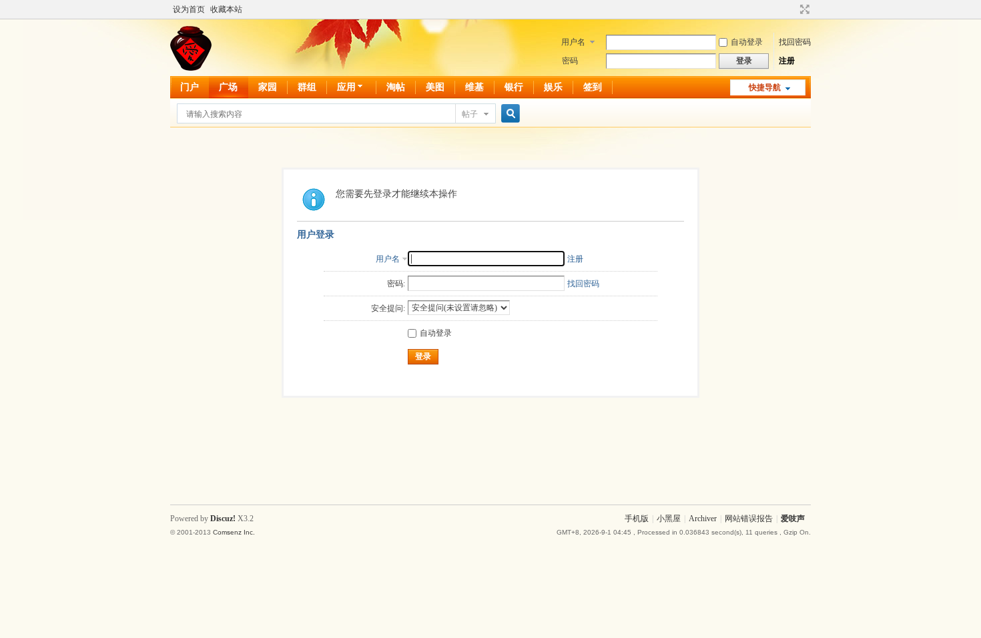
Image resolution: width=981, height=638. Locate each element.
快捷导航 (765, 87)
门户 (189, 87)
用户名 (573, 42)
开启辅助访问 (792, 9)
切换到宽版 (803, 9)
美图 (435, 87)
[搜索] (508, 113)
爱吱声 (793, 518)
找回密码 (795, 42)
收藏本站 (226, 9)
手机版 (637, 518)
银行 (514, 87)
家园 (267, 87)
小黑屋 (669, 518)
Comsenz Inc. (234, 532)
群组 (307, 87)
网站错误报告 (749, 518)
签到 (592, 87)
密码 (570, 60)
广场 (228, 87)
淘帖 (395, 87)
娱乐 (553, 87)
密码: (396, 283)
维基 (474, 87)
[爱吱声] (191, 68)
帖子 (470, 114)
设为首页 (189, 9)
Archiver (703, 518)
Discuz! (223, 518)
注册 (787, 60)
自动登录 (747, 42)
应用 (346, 87)
